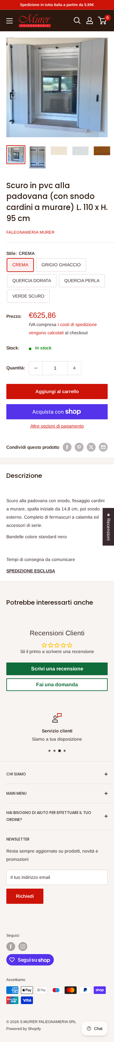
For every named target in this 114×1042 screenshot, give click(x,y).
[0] (102, 20)
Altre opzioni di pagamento (57, 426)
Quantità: (15, 367)
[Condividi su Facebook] (67, 447)
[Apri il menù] (9, 20)
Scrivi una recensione (57, 668)
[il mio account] (89, 20)
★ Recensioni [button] (108, 526)
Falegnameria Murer (30, 232)
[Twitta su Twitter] (91, 447)
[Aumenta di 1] (74, 368)
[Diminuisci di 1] (35, 368)
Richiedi (25, 896)
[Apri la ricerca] (77, 20)
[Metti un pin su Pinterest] (79, 447)
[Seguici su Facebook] (10, 946)
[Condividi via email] (103, 447)
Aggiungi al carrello (57, 391)
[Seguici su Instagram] (22, 946)
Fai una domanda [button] (57, 684)
